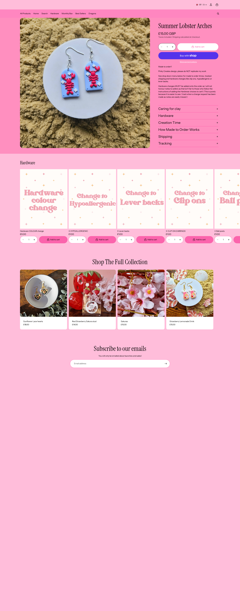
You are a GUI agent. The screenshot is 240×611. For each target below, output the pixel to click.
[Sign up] (166, 364)
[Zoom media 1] (85, 83)
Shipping (165, 137)
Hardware (165, 116)
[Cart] (217, 5)
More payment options (188, 62)
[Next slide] (216, 206)
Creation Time (169, 123)
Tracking (165, 143)
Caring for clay (169, 109)
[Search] (218, 14)
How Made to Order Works (178, 130)
